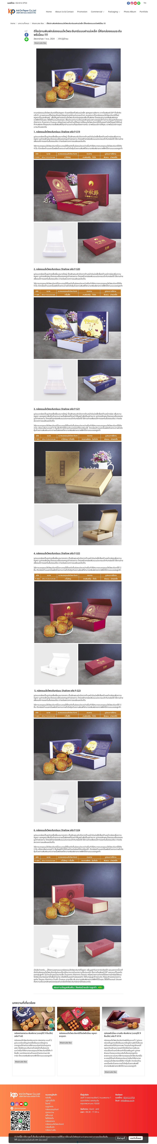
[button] (145, 3)
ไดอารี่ (47, 1103)
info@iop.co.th (127, 1100)
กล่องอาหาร (50, 1121)
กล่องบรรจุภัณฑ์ (52, 1109)
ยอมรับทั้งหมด (135, 1138)
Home (12, 23)
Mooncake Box (38, 23)
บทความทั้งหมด (23, 23)
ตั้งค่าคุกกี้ (121, 1138)
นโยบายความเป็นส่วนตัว (26, 1139)
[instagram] (131, 3)
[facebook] (128, 3)
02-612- (19, 3)
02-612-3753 (129, 1097)
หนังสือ (48, 1097)
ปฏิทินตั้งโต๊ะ (50, 1100)
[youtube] (135, 3)
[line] (138, 3)
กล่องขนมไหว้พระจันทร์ (54, 1124)
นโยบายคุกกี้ (43, 1139)
